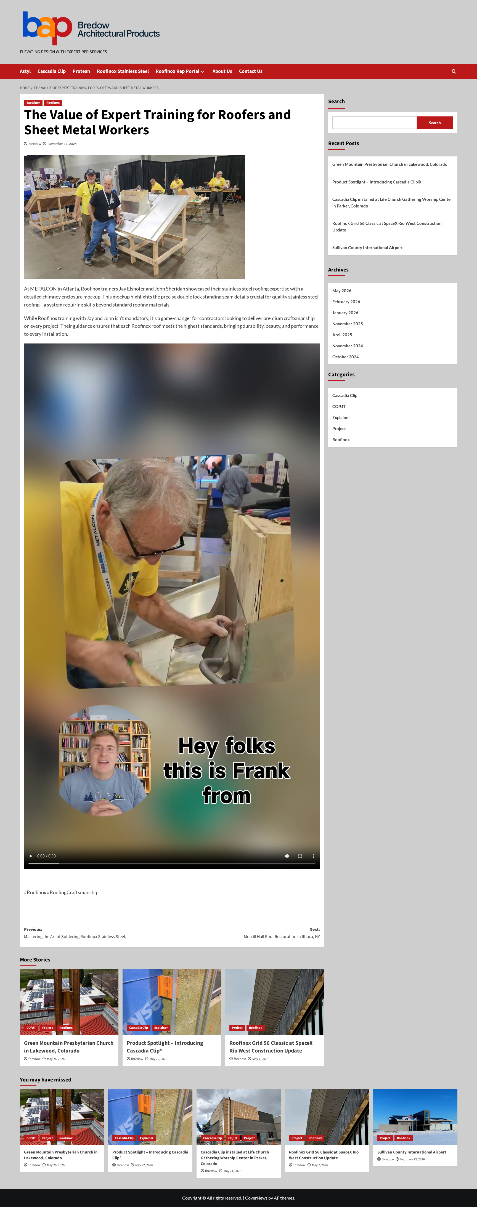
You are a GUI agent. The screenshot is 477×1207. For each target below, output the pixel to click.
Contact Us (251, 71)
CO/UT (31, 1027)
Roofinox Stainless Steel (123, 71)
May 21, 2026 (232, 1171)
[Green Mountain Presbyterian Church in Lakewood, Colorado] (69, 1002)
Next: (282, 933)
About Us (222, 71)
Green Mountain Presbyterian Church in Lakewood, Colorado (68, 1047)
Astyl (25, 71)
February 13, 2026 (412, 1159)
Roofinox (53, 102)
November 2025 (347, 323)
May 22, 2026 (158, 1059)
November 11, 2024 (62, 144)
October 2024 (345, 356)
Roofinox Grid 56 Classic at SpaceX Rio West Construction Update (270, 1047)
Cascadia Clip (52, 71)
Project (47, 1027)
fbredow (35, 144)
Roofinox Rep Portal (177, 71)
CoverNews (256, 1197)
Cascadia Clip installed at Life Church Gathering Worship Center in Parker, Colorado (392, 202)
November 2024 (347, 345)
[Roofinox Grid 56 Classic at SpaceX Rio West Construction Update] (274, 1002)
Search (336, 101)
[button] (454, 71)
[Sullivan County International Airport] (415, 1117)
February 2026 (346, 301)
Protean (81, 71)
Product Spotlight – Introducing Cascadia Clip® (376, 181)
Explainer (33, 102)
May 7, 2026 (260, 1059)
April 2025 (342, 334)
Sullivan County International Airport (367, 247)
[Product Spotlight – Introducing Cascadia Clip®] (172, 1002)
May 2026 (341, 290)
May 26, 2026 (56, 1059)
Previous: (75, 933)
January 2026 (345, 312)
